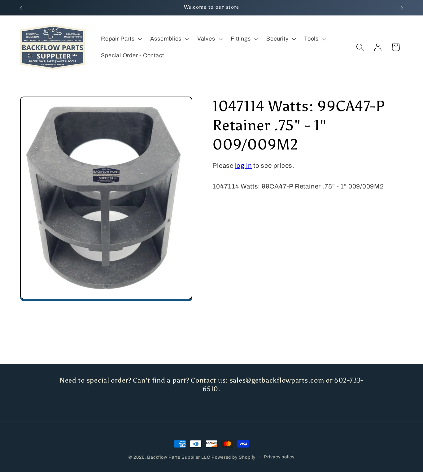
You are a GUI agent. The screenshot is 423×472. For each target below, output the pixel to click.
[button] (121, 39)
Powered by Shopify (233, 457)
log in (243, 165)
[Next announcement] (402, 7)
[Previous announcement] (21, 7)
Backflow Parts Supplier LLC (178, 457)
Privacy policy (279, 456)
